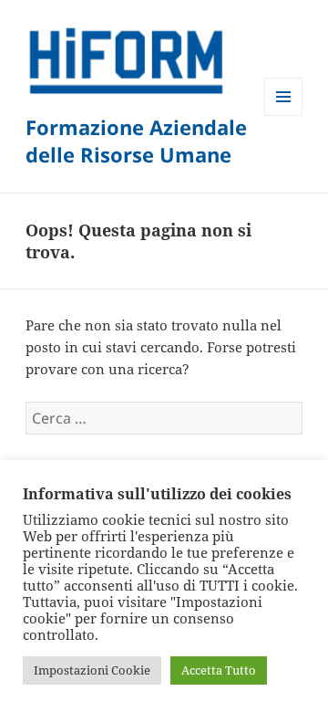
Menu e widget (283, 115)
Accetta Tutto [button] (218, 670)
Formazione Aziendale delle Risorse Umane (136, 140)
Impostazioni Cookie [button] (92, 670)
